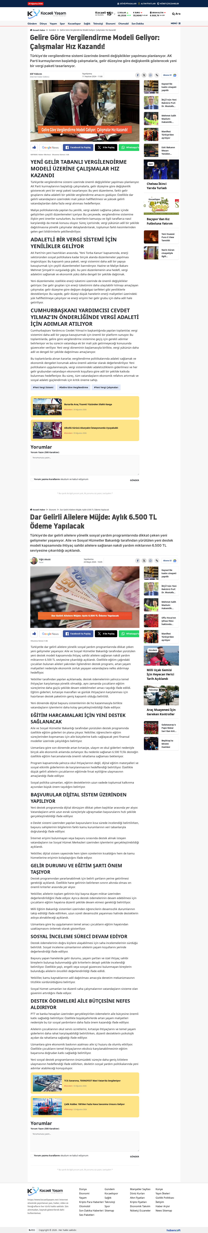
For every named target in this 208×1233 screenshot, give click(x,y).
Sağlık (87, 23)
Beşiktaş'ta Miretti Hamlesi (167, 743)
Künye (159, 1189)
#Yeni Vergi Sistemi (43, 387)
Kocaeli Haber (38, 30)
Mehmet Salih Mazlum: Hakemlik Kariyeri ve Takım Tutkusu (169, 119)
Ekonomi (110, 23)
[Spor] (161, 169)
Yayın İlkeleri (163, 1193)
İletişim (160, 1202)
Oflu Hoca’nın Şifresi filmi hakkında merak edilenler (169, 621)
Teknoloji (98, 23)
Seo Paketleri (86, 1215)
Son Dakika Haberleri (91, 1210)
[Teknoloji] (161, 695)
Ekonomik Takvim (140, 1206)
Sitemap (109, 1210)
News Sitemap (164, 1210)
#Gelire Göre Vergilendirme (73, 387)
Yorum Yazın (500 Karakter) (45, 452)
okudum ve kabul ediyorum (61, 479)
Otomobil (123, 23)
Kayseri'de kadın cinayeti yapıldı (169, 87)
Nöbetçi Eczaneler (140, 1210)
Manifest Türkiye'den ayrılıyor (168, 134)
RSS (33, 1230)
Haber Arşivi (163, 1206)
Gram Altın (157, 13)
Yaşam (53, 23)
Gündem (32, 23)
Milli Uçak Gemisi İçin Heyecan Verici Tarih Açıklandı (160, 674)
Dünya (43, 23)
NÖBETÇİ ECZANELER (169, 3)
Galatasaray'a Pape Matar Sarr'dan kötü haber (169, 728)
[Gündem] (161, 655)
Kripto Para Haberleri (91, 1202)
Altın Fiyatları (137, 1197)
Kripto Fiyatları (138, 1202)
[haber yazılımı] (173, 1230)
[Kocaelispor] (161, 204)
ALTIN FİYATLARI (148, 3)
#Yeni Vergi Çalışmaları (106, 387)
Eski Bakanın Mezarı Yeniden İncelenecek (168, 150)
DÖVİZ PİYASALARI (128, 3)
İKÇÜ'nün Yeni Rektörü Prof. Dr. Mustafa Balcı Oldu (169, 103)
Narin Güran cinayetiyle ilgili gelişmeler (168, 253)
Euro (137, 13)
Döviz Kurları (137, 1193)
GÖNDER (134, 480)
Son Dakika (138, 23)
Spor (62, 23)
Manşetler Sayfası (140, 1189)
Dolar (122, 13)
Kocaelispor (74, 23)
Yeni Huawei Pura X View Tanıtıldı (168, 237)
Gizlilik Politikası (165, 1197)
